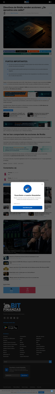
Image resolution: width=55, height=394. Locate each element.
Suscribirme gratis (27, 207)
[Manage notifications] (52, 391)
